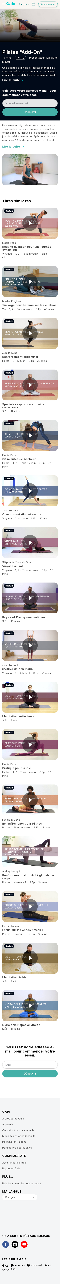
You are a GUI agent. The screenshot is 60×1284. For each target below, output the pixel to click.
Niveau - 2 (20, 882)
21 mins (46, 673)
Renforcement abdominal (20, 356)
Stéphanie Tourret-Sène (17, 562)
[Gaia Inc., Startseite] (11, 4)
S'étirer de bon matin (17, 669)
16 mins (42, 882)
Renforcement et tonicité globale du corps (28, 877)
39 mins (42, 360)
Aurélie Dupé (10, 352)
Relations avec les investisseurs (21, 1183)
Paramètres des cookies (17, 1147)
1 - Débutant (23, 673)
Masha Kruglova (12, 301)
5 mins (46, 827)
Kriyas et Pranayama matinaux (23, 617)
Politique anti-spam (14, 1141)
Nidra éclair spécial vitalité (21, 1025)
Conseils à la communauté (18, 1130)
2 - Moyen (19, 360)
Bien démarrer (22, 827)
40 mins (49, 309)
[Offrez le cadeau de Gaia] (33, 4)
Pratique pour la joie (16, 768)
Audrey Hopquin (11, 871)
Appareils (7, 1124)
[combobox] (19, 1197)
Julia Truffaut (10, 510)
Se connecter (48, 4)
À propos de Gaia (13, 1118)
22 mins (44, 518)
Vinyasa (7, 253)
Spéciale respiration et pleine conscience (23, 406)
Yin (4, 309)
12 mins (42, 934)
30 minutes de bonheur (19, 459)
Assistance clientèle (14, 1162)
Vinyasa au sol (12, 566)
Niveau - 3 (20, 934)
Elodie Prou (9, 242)
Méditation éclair (14, 977)
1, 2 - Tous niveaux (26, 253)
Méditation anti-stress (18, 716)
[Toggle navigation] (3, 4)
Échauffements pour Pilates (22, 823)
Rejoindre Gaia (11, 1168)
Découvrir (30, 112)
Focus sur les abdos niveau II (23, 930)
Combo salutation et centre (22, 514)
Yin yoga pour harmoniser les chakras (29, 305)
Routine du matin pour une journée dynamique (26, 248)
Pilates (6, 827)
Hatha (6, 360)
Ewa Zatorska (10, 926)
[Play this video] (30, 223)
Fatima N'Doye (11, 819)
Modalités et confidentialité (19, 1136)
